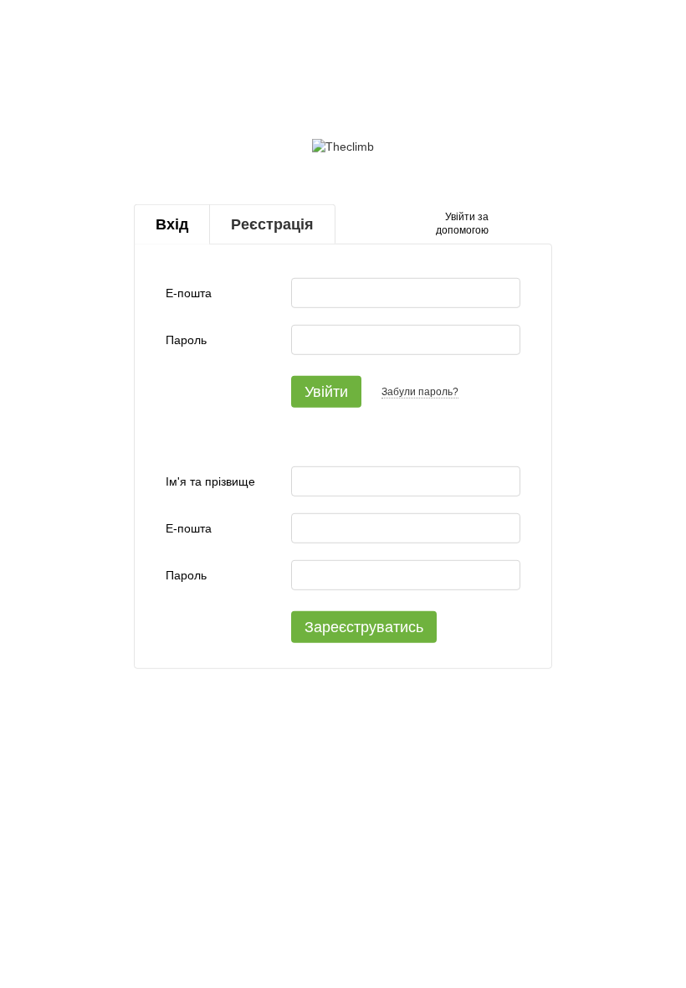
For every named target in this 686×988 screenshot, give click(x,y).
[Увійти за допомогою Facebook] (507, 224)
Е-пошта (189, 293)
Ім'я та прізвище (210, 481)
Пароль (186, 340)
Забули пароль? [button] (419, 392)
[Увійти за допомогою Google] (534, 224)
